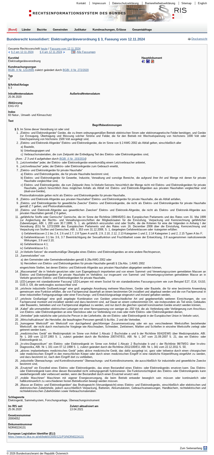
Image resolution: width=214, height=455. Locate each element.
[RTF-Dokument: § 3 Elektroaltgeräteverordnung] (148, 61)
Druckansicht (197, 38)
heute (44, 48)
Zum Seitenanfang (191, 448)
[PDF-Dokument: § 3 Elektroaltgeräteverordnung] (152, 61)
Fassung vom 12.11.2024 (65, 48)
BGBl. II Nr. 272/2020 (76, 70)
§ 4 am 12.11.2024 (51, 52)
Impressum (98, 3)
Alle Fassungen (86, 52)
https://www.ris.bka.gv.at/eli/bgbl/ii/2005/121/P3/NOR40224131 (46, 436)
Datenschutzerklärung (124, 3)
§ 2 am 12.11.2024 (22, 52)
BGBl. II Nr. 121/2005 (21, 70)
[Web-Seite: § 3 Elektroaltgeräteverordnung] (143, 61)
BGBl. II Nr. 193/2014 (72, 158)
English (202, 3)
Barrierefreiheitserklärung (158, 3)
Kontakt (80, 3)
